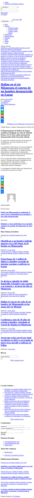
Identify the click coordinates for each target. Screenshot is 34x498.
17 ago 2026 (11, 328)
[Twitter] (17, 109)
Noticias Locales (13, 28)
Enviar (3, 434)
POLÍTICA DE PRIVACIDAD (14, 4)
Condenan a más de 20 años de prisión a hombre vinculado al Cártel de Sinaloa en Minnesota (15, 62)
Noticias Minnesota (9, 104)
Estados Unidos (13, 29)
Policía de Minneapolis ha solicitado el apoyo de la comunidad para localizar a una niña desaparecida (16, 214)
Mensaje (4, 432)
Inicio (6, 24)
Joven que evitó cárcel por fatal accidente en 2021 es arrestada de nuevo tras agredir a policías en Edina (16, 65)
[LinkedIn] (17, 118)
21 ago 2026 (11, 250)
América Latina (13, 31)
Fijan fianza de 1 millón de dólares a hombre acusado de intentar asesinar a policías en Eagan (16, 52)
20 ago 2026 (11, 270)
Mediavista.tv (9, 445)
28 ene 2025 (8, 99)
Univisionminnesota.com (12, 443)
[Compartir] (17, 121)
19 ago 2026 (11, 292)
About (6, 2)
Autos (6, 43)
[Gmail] (17, 115)
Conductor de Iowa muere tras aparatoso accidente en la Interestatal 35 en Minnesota (17, 68)
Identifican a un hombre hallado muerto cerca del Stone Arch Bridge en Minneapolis (15, 48)
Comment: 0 (4, 102)
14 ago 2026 (11, 349)
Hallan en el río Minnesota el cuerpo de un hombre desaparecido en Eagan (16, 89)
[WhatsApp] (17, 112)
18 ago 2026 (11, 310)
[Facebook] (17, 106)
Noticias (7, 26)
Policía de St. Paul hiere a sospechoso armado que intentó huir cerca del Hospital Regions (16, 75)
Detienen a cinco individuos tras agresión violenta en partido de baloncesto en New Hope (16, 226)
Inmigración (8, 34)
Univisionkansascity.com (12, 441)
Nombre (3, 426)
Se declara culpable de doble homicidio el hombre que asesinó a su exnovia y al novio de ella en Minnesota (17, 55)
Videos (7, 41)
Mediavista (7, 101)
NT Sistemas (16, 496)
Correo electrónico (7, 428)
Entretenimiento (9, 36)
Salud (6, 39)
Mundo (10, 33)
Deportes (7, 38)
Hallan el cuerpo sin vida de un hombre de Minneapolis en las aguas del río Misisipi (13, 58)
